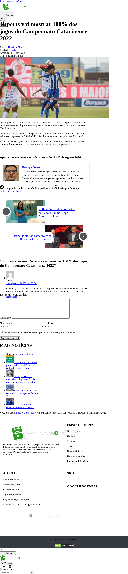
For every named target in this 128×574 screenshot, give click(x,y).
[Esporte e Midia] (19, 9)
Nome (3, 323)
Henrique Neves (14, 191)
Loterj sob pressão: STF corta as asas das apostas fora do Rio (22, 393)
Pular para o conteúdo (11, 1)
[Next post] (83, 236)
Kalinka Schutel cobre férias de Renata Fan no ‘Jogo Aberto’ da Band (57, 212)
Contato (71, 436)
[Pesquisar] (32, 572)
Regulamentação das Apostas (17, 499)
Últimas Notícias (75, 451)
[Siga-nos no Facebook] (82, 480)
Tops (69, 446)
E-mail (51, 323)
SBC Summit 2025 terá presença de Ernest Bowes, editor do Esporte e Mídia (21, 365)
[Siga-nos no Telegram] (95, 480)
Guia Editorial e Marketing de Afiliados (22, 504)
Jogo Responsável (12, 494)
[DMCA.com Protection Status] (64, 546)
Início (18, 412)
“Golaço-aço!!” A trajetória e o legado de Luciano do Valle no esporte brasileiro (21, 379)
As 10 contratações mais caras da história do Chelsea (22, 406)
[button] (1, 550)
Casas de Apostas (11, 484)
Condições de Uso (76, 456)
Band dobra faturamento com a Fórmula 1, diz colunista (32, 237)
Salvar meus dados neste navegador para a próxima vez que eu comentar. (39, 332)
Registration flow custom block (21, 354)
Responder (11, 296)
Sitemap (71, 441)
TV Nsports (6, 149)
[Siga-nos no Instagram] (76, 480)
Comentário (6, 317)
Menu (3, 18)
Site (44, 326)
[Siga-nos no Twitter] (69, 480)
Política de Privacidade (78, 461)
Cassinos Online (11, 479)
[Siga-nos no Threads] (89, 480)
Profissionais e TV (12, 489)
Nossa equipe (73, 431)
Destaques (29, 412)
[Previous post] (6, 211)
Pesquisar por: (7, 569)
